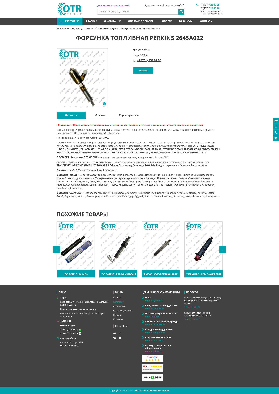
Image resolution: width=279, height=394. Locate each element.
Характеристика (129, 115)
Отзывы (100, 115)
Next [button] (222, 249)
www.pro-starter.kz (154, 340)
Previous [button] (56, 249)
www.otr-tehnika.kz (154, 308)
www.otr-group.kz (153, 300)
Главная (91, 21)
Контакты (206, 21)
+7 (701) (209, 4)
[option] (82, 81)
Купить (143, 70)
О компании (112, 21)
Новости (166, 21)
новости (192, 292)
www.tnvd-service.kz (155, 324)
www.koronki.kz (152, 316)
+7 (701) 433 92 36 (149, 60)
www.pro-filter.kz (153, 351)
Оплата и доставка (140, 21)
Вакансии (186, 21)
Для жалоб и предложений (113, 5)
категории (72, 21)
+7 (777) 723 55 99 (69, 333)
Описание (71, 115)
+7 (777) (209, 8)
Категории (118, 301)
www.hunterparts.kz (155, 332)
